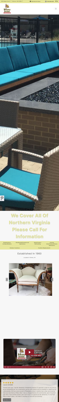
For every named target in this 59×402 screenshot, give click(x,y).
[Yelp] (57, 1)
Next (52, 279)
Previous (7, 279)
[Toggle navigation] (56, 8)
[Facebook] (55, 1)
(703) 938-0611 (50, 1)
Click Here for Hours (35, 1)
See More (6, 400)
